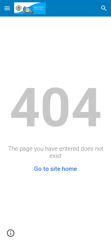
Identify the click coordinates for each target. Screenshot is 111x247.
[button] (7, 8)
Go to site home (55, 168)
